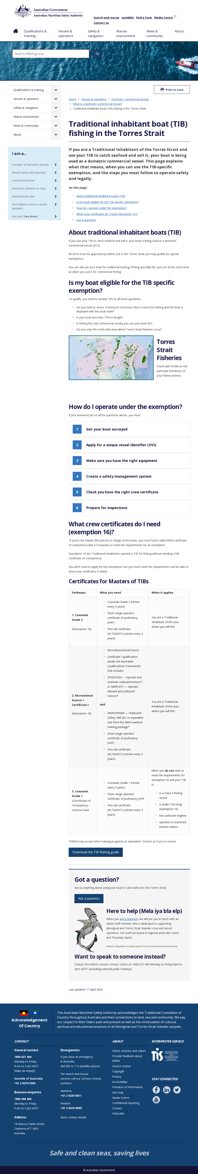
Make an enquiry (24, 1071)
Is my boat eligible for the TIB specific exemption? (107, 202)
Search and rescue (106, 17)
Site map (117, 1092)
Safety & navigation (95, 33)
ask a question (129, 919)
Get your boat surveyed (101, 429)
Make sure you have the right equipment (116, 460)
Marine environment (125, 33)
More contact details (73, 1117)
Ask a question (89, 898)
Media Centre (163, 17)
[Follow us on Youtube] (156, 1099)
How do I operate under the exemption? (101, 208)
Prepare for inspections (101, 507)
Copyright (118, 1071)
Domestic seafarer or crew (29, 188)
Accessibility (119, 1082)
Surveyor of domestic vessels (30, 164)
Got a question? (86, 220)
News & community (155, 33)
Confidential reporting (125, 1103)
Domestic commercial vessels (130, 99)
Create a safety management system (113, 476)
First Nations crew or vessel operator (29, 206)
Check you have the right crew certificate (117, 492)
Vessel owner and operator (29, 172)
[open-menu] (56, 90)
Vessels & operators (65, 33)
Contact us (101, 23)
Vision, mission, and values (129, 1051)
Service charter (121, 1066)
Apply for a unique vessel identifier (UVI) (116, 445)
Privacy (116, 1076)
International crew (23, 196)
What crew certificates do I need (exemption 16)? (107, 214)
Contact (117, 1108)
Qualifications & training (35, 33)
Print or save (174, 90)
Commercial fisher (23, 180)
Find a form (144, 17)
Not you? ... (25, 216)
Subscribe (118, 1113)
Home (15, 28)
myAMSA (128, 17)
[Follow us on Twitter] (177, 1090)
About (179, 31)
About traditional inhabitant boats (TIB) (100, 196)
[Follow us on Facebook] (156, 1090)
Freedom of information (127, 1087)
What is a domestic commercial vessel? (97, 104)
